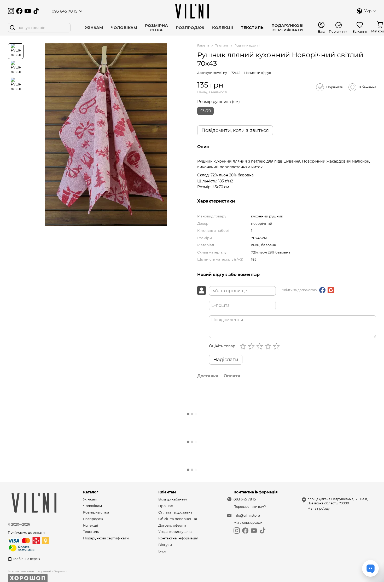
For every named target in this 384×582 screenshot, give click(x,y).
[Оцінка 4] (269, 346)
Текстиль (252, 27)
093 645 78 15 (64, 11)
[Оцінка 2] (252, 346)
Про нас (165, 506)
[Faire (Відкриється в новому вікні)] (44, 11)
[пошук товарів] (12, 27)
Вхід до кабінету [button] (172, 499)
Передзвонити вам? (250, 507)
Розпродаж (190, 27)
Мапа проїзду (318, 508)
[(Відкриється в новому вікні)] (21, 548)
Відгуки (165, 545)
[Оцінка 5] (277, 346)
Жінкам (94, 27)
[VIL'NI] (34, 502)
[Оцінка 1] (244, 346)
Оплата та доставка (175, 512)
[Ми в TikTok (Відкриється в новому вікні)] (36, 11)
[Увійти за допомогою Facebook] (322, 290)
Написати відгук (257, 73)
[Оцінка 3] (261, 346)
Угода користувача (175, 531)
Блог (162, 551)
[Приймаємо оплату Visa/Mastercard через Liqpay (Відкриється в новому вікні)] (19, 541)
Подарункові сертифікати (287, 27)
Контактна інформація (178, 538)
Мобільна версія (26, 559)
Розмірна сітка (156, 27)
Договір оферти (172, 525)
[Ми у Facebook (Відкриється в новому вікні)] (19, 11)
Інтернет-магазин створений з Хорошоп (38, 571)
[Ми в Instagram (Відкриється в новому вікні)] (11, 11)
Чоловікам (124, 27)
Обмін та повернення (177, 519)
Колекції (222, 27)
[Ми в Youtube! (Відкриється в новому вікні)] (28, 11)
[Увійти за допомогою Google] (331, 290)
